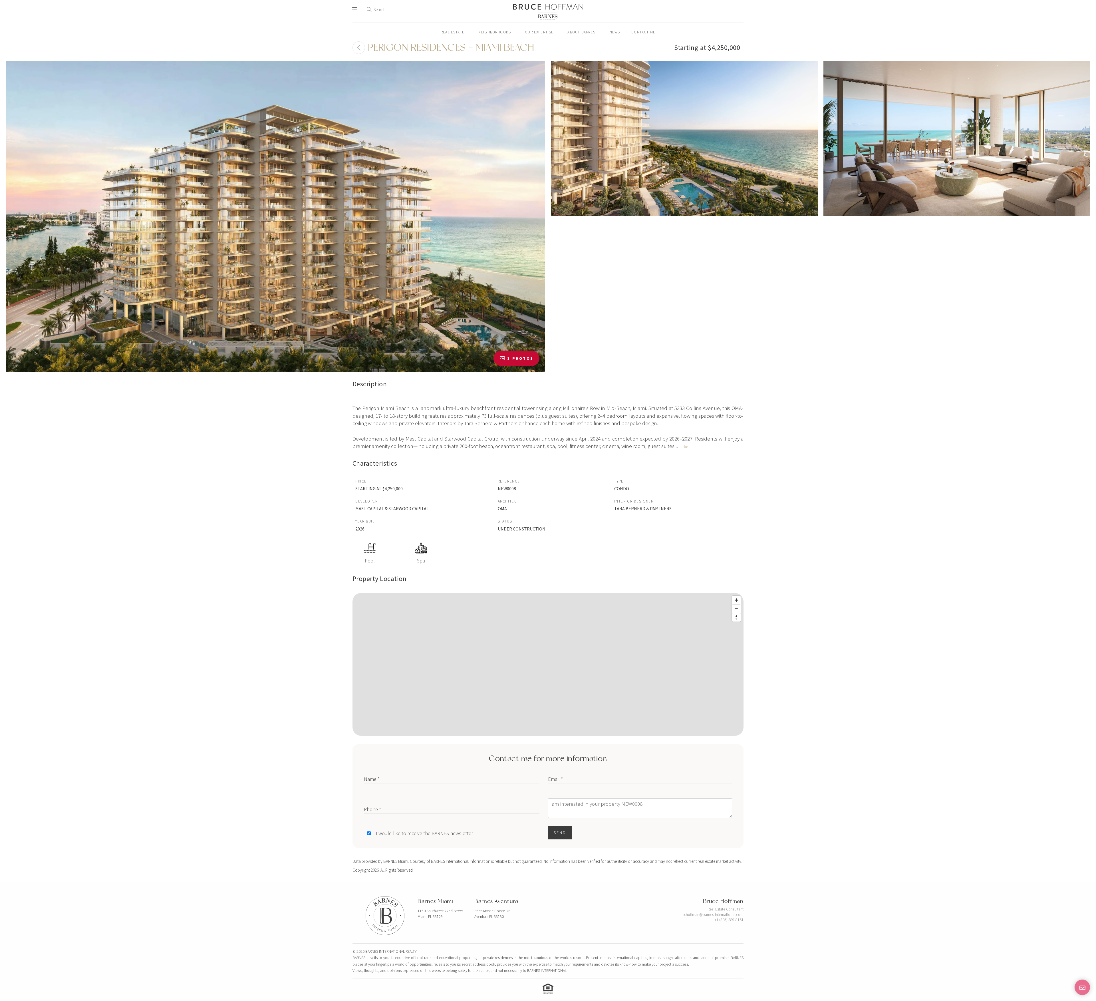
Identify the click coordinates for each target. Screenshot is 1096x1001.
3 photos (520, 358)
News (615, 32)
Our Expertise (539, 32)
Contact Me (643, 32)
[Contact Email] (1082, 987)
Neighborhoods (494, 32)
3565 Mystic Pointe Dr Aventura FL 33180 (491, 913)
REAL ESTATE (452, 32)
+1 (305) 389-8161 (729, 919)
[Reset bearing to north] (736, 617)
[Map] (548, 664)
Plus (685, 447)
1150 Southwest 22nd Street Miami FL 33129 (440, 913)
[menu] (355, 7)
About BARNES (581, 32)
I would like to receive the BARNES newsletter (424, 833)
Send (560, 832)
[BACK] (358, 47)
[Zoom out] (736, 608)
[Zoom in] (736, 600)
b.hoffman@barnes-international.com (713, 914)
